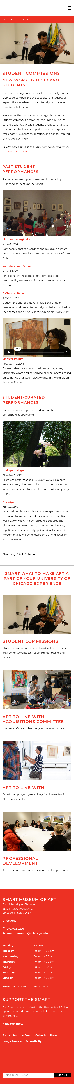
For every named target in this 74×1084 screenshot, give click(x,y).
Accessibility (33, 1041)
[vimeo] (24, 1066)
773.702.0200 (15, 928)
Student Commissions (30, 641)
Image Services (13, 1041)
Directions (9, 920)
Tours (6, 1035)
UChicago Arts (37, 1054)
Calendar (41, 1035)
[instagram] (17, 1066)
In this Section (14, 19)
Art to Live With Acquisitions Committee (33, 719)
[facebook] (11, 1066)
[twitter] (5, 1066)
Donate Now (13, 1024)
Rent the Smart (22, 1035)
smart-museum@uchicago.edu (27, 933)
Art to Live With (24, 787)
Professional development (20, 861)
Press (53, 1035)
